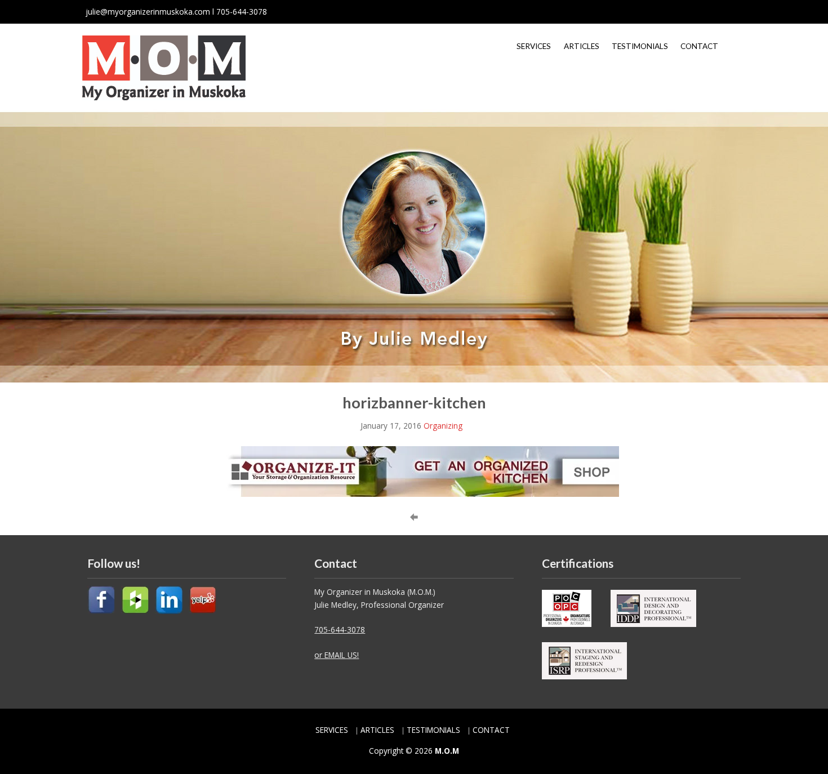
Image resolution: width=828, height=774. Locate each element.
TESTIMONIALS (640, 46)
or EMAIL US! (336, 655)
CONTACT (699, 46)
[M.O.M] (164, 66)
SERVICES (534, 46)
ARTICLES (581, 46)
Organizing (443, 425)
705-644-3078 (339, 629)
